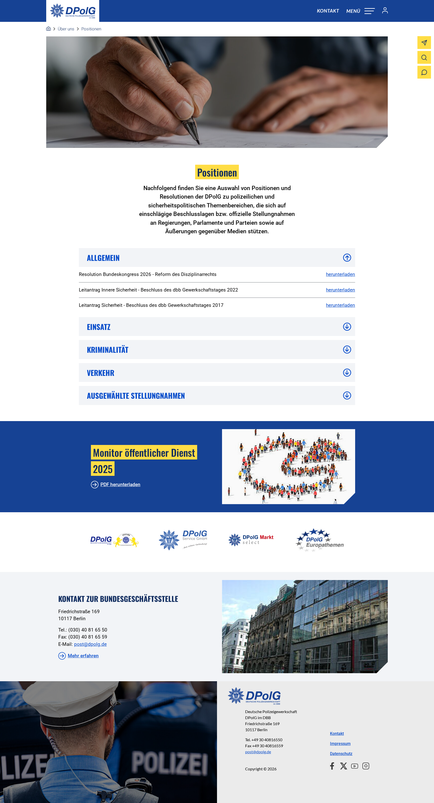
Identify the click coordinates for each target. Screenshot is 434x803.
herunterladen (340, 274)
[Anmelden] (383, 11)
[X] (341, 765)
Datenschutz (341, 753)
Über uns (66, 28)
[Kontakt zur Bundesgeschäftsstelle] (305, 626)
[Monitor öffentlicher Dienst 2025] (288, 466)
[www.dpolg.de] (48, 28)
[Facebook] (333, 765)
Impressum (340, 743)
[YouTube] (352, 765)
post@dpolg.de (90, 644)
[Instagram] (363, 765)
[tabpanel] (114, 540)
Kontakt (328, 11)
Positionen (91, 28)
